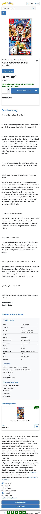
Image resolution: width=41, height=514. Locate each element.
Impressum (33, 472)
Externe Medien (10, 491)
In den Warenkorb (24, 91)
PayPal (7, 493)
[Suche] (33, 8)
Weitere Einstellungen (9, 498)
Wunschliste (37, 61)
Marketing (8, 488)
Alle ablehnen (20, 506)
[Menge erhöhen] (8, 89)
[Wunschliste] (31, 3)
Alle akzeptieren (20, 502)
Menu (37, 4)
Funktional (8, 495)
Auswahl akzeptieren (20, 510)
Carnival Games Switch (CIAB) (20, 421)
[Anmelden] (28, 3)
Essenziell (8, 483)
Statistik (8, 486)
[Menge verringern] (8, 92)
